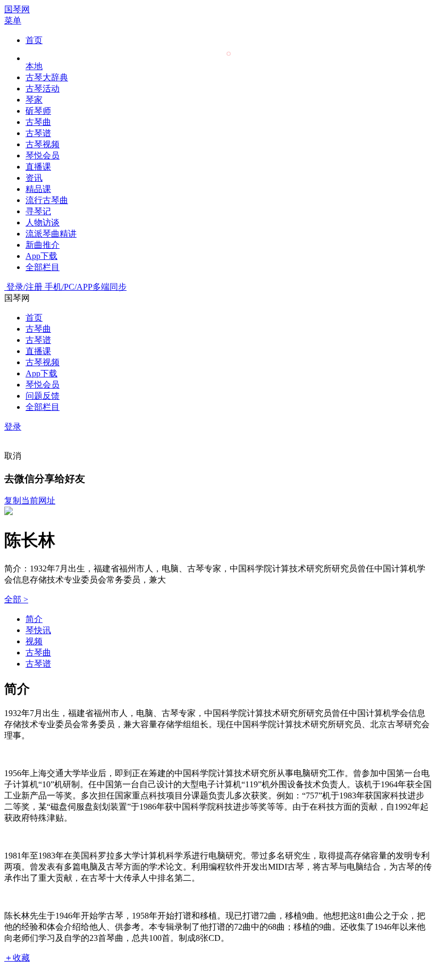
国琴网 (17, 9)
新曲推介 (43, 244)
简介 (34, 619)
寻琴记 (38, 211)
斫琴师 (38, 110)
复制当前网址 (29, 500)
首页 (34, 40)
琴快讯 (38, 630)
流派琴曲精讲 (51, 233)
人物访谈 (43, 222)
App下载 (41, 255)
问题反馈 (43, 395)
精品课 (38, 188)
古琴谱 (38, 133)
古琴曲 (38, 122)
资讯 (34, 177)
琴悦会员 (43, 155)
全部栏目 (43, 267)
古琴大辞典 (47, 77)
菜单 (12, 20)
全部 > (16, 599)
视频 (34, 641)
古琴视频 (43, 144)
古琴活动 (43, 88)
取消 (12, 455)
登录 (12, 426)
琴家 (34, 99)
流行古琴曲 (47, 200)
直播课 (38, 166)
